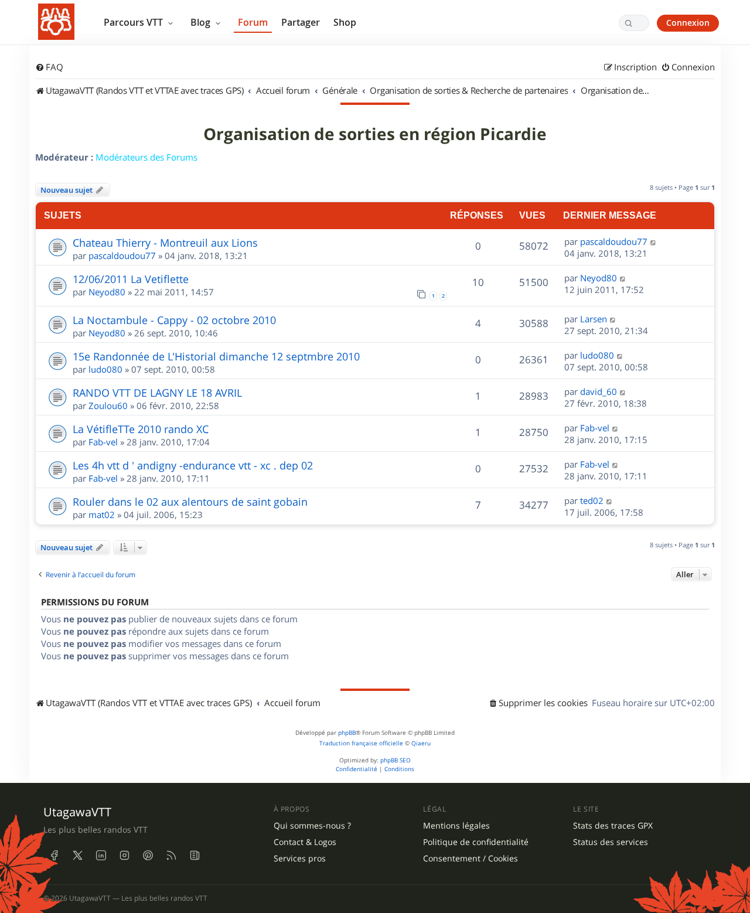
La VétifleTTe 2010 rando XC (141, 429)
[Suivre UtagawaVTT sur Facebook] (53, 855)
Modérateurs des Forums (146, 157)
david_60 (598, 391)
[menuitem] (49, 67)
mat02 (101, 514)
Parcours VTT (134, 22)
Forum (253, 22)
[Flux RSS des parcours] (171, 855)
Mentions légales (456, 825)
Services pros (300, 858)
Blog (201, 22)
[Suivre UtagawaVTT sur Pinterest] (147, 855)
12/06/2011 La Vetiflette (131, 279)
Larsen (593, 319)
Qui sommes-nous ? (312, 825)
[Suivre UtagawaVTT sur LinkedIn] (100, 855)
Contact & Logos (305, 842)
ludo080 (105, 369)
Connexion (688, 22)
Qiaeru (421, 743)
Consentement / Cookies (470, 858)
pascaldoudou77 (122, 255)
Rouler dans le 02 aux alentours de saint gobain (190, 502)
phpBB (347, 733)
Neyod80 (106, 292)
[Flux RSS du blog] (194, 855)
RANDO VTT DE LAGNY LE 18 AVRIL (157, 393)
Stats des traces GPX (613, 825)
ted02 (592, 500)
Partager (300, 22)
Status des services (610, 842)
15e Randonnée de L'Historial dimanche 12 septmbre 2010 (216, 356)
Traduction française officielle (361, 743)
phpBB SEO (395, 760)
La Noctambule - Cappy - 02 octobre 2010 (174, 320)
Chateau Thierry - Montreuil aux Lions (165, 243)
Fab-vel (103, 442)
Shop (344, 22)
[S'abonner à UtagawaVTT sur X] (77, 855)
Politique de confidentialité (476, 842)
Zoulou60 (108, 405)
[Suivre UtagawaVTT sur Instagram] (124, 855)
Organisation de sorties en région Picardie (375, 134)
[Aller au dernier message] (653, 241)
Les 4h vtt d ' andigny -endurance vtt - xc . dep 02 (193, 465)
